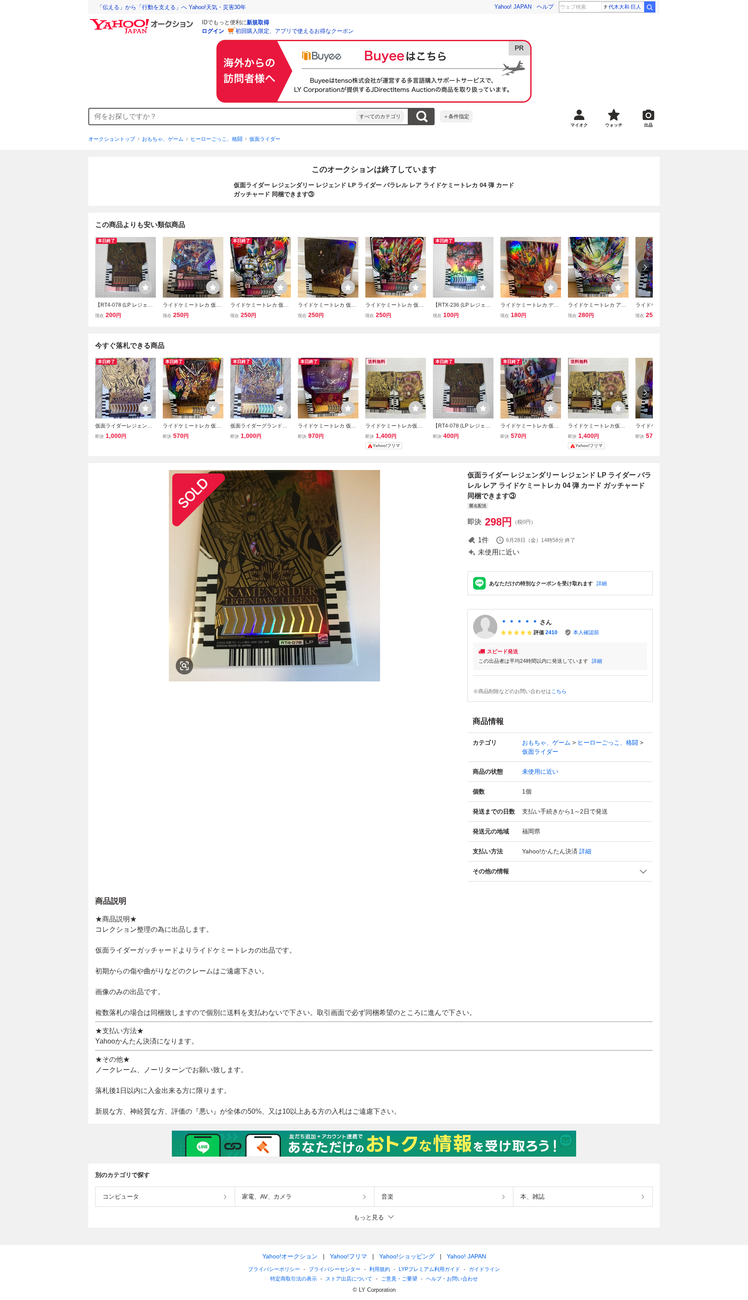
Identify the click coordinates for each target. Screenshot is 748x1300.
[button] (560, 871)
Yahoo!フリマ (348, 1256)
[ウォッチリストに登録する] (145, 287)
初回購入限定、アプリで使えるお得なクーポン (294, 31)
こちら (559, 691)
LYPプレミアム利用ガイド (429, 1269)
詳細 (601, 583)
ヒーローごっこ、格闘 (216, 139)
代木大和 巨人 (625, 7)
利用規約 (379, 1269)
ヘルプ (545, 6)
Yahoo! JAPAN (513, 6)
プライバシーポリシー (274, 1269)
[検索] (649, 7)
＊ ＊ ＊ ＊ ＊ (519, 622)
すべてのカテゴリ (380, 116)
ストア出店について (349, 1279)
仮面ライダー (264, 139)
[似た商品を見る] (184, 665)
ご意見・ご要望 (399, 1279)
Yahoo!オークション (290, 1256)
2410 (551, 632)
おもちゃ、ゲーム (163, 139)
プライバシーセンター (335, 1269)
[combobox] (222, 116)
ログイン (213, 31)
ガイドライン (484, 1269)
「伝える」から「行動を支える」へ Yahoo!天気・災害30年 (171, 7)
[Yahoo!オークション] (142, 21)
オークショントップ (111, 139)
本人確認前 (586, 632)
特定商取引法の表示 (293, 1279)
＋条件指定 (456, 116)
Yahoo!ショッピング (407, 1256)
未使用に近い (540, 771)
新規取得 (258, 22)
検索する (422, 116)
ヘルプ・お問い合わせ (452, 1279)
